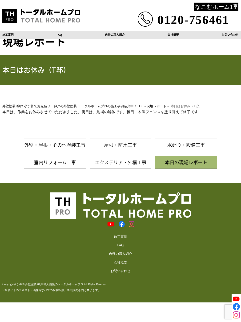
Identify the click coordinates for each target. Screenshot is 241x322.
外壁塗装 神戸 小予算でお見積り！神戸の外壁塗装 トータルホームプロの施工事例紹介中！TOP (72, 106)
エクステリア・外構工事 (120, 162)
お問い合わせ (230, 34)
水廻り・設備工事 (186, 144)
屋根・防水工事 (120, 144)
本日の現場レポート (186, 162)
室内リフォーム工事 (55, 162)
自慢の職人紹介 (115, 34)
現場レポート (156, 106)
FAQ (59, 34)
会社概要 (173, 34)
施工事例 (8, 34)
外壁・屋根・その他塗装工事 (54, 144)
